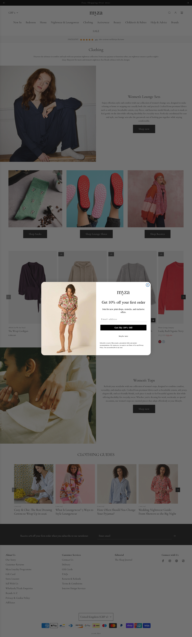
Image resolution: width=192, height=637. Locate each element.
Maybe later (123, 336)
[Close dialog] (147, 285)
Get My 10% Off (123, 327)
